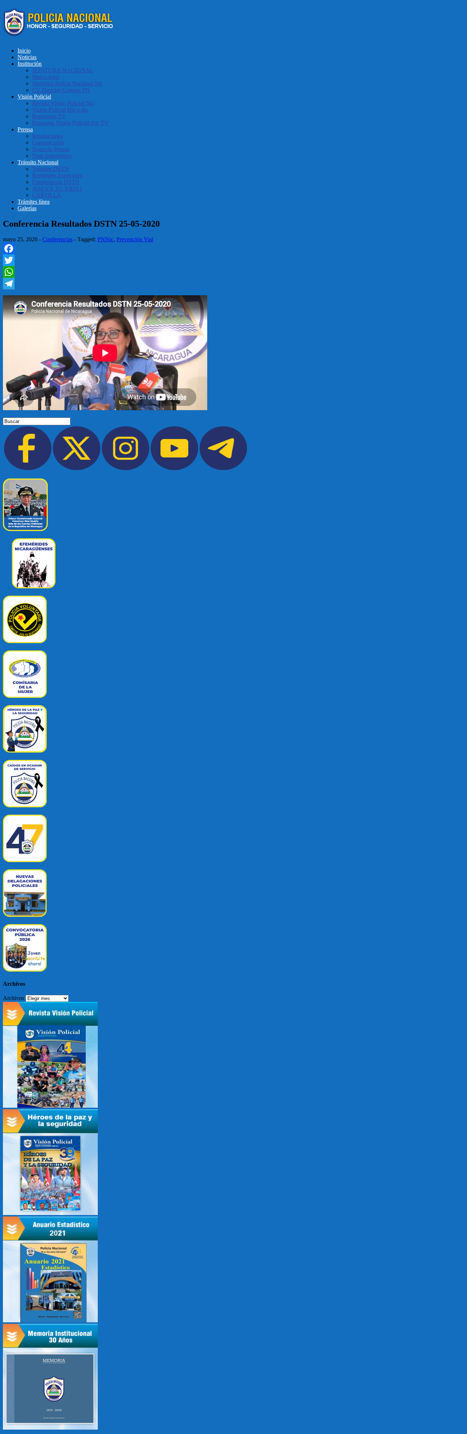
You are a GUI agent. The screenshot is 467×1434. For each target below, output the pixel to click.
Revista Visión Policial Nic (63, 103)
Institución (30, 64)
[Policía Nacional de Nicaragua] (58, 32)
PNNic (105, 239)
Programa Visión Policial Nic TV (70, 123)
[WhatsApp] (233, 272)
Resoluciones (47, 136)
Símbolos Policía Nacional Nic (67, 83)
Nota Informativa (52, 156)
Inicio (24, 50)
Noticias (27, 57)
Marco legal (45, 77)
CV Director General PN (61, 90)
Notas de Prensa (50, 149)
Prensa (25, 129)
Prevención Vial (134, 239)
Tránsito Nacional (38, 162)
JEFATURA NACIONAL (62, 70)
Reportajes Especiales (57, 175)
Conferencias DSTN (56, 182)
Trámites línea (34, 202)
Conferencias (57, 239)
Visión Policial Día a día (60, 110)
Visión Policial (34, 96)
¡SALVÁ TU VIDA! (56, 188)
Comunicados (48, 142)
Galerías (27, 208)
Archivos (13, 998)
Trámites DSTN (50, 169)
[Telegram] (233, 283)
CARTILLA (46, 195)
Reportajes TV (49, 116)
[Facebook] (233, 248)
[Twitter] (233, 260)
